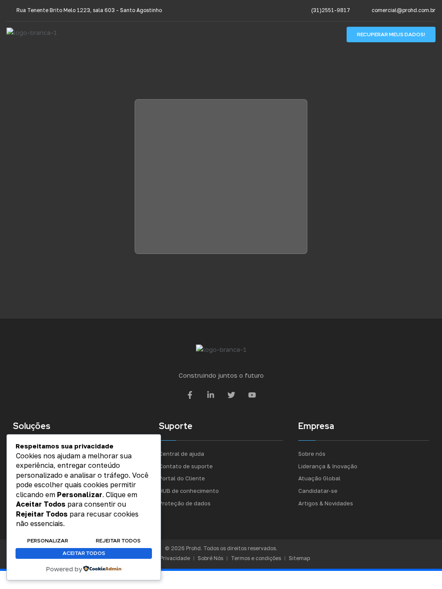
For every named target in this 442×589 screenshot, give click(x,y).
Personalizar (47, 540)
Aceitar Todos (84, 553)
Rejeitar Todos (118, 540)
